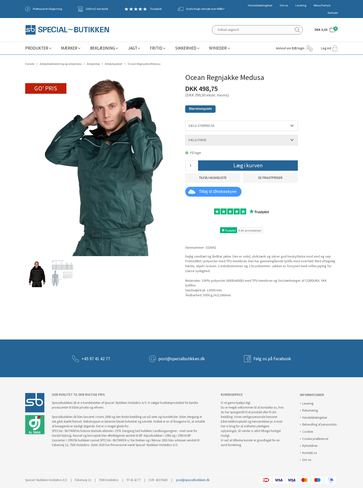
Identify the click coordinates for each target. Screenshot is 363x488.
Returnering (310, 410)
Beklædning (102, 48)
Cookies (307, 431)
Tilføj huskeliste (213, 177)
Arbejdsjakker (113, 64)
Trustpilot (156, 9)
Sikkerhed (185, 48)
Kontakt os (309, 453)
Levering (300, 5)
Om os (284, 5)
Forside (29, 64)
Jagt (132, 48)
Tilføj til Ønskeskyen (218, 191)
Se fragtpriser (270, 177)
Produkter (36, 48)
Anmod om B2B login (290, 48)
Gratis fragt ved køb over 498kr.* (205, 9)
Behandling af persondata (319, 424)
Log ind (326, 48)
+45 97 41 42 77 (95, 359)
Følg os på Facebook (272, 359)
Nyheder (218, 48)
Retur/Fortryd (322, 5)
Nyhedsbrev (310, 446)
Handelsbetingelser (260, 5)
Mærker (69, 48)
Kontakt (333, 13)
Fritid (156, 48)
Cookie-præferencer (315, 439)
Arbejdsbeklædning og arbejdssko (60, 64)
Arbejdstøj (93, 64)
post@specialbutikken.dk (182, 359)
